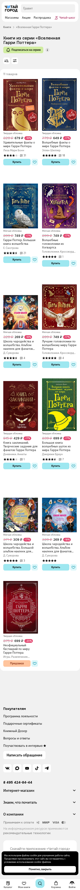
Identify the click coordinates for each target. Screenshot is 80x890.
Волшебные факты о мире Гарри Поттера (56, 144)
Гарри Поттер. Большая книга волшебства (19, 242)
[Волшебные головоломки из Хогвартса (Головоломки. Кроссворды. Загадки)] (59, 201)
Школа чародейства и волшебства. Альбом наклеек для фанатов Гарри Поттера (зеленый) (18, 345)
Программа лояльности (20, 716)
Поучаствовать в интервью (23, 746)
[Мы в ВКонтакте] (7, 768)
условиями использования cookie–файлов (27, 862)
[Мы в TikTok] (37, 768)
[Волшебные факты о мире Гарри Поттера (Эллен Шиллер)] (59, 104)
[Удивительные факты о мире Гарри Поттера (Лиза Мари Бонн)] (20, 104)
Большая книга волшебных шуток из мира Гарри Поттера (56, 446)
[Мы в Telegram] (47, 768)
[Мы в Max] (17, 768)
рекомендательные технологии (26, 833)
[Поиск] (40, 883)
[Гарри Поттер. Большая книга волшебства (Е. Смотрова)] (20, 201)
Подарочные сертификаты (22, 723)
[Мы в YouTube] (27, 768)
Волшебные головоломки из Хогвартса (53, 243)
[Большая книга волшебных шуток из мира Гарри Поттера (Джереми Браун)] (59, 404)
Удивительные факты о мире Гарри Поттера (19, 144)
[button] (47, 49)
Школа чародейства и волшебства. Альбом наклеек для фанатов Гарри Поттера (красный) (57, 547)
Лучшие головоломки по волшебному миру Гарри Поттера (59, 345)
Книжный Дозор (15, 731)
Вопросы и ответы (16, 738)
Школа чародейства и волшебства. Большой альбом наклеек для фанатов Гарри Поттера (19, 547)
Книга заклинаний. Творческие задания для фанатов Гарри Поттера (20, 446)
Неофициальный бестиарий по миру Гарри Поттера (16, 648)
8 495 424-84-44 (17, 783)
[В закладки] (34, 162)
